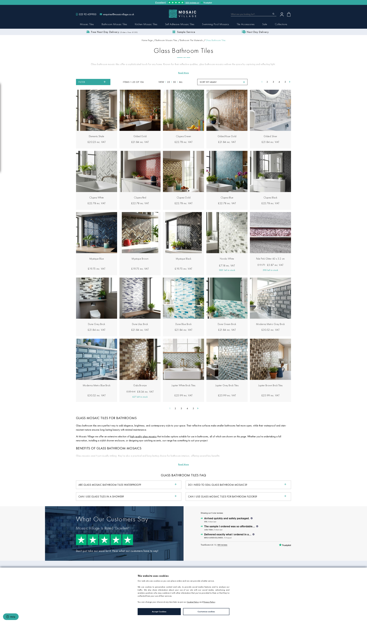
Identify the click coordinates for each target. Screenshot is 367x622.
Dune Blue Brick (183, 324)
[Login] (282, 14)
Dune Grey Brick (96, 324)
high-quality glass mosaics (143, 436)
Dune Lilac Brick (140, 324)
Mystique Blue (96, 258)
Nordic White (227, 258)
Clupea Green (183, 136)
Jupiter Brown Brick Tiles (270, 385)
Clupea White (96, 197)
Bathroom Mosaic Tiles (166, 40)
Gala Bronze (140, 385)
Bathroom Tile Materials (191, 40)
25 (168, 82)
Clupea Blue (227, 197)
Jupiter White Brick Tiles (183, 385)
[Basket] (289, 14)
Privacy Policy (209, 602)
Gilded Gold (140, 136)
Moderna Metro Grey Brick (270, 324)
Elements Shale (96, 136)
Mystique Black (183, 258)
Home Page (147, 40)
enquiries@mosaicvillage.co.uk (118, 14)
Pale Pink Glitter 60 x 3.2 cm (270, 258)
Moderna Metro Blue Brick (97, 385)
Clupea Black (270, 197)
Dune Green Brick (227, 324)
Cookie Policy (193, 602)
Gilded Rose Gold (227, 136)
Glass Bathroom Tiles (216, 40)
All (180, 82)
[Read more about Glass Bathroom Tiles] (183, 72)
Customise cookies (206, 611)
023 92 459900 (87, 14)
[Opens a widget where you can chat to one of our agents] (11, 617)
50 (174, 82)
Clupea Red (140, 197)
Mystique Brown (140, 258)
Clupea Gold (183, 197)
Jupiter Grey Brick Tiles (227, 385)
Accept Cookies (159, 611)
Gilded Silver (270, 136)
